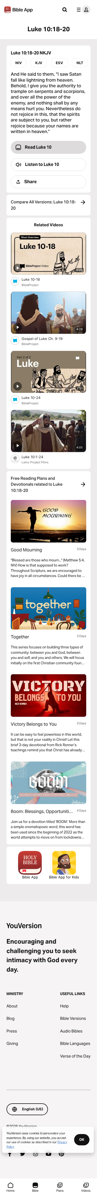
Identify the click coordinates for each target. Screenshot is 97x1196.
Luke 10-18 (35, 279)
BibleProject (30, 285)
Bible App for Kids (64, 877)
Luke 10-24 (35, 397)
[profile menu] (82, 9)
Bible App (30, 877)
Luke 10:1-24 (37, 456)
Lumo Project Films (35, 462)
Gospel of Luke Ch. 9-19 (47, 338)
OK (81, 1139)
